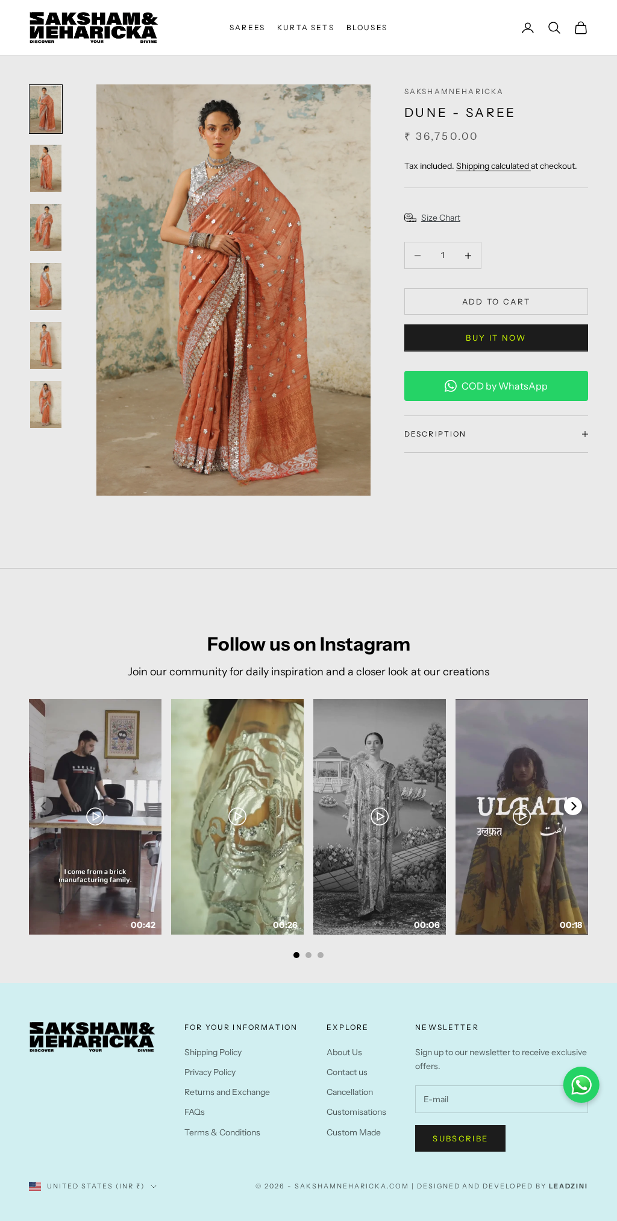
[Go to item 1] (46, 109)
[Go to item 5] (46, 345)
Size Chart (440, 217)
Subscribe (460, 1138)
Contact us (347, 1072)
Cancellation (350, 1092)
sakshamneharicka (454, 91)
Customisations (356, 1111)
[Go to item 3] (46, 227)
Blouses (366, 27)
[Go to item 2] (46, 168)
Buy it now (496, 337)
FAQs (194, 1111)
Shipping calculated (493, 165)
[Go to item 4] (46, 286)
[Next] (573, 806)
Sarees (247, 27)
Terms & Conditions (222, 1132)
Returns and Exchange (227, 1092)
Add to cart (496, 301)
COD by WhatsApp (505, 386)
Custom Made (354, 1132)
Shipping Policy (213, 1052)
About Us (344, 1052)
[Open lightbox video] (95, 817)
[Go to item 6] (46, 404)
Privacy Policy (210, 1072)
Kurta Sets (305, 27)
